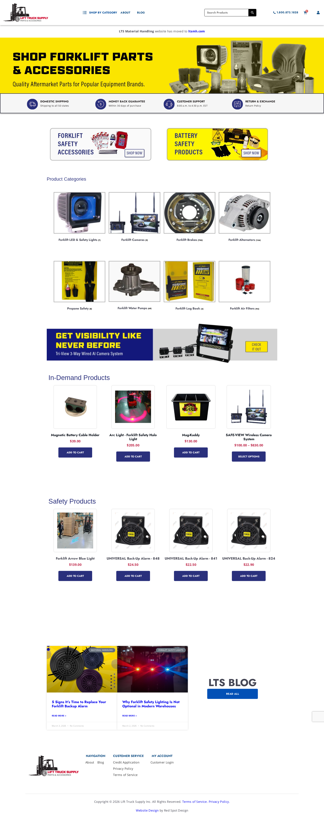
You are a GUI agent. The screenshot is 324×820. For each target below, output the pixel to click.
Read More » (59, 715)
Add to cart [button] (75, 452)
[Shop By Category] (85, 13)
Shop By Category (103, 13)
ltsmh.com (196, 31)
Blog (141, 12)
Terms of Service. (195, 802)
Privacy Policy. (219, 802)
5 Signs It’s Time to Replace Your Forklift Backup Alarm (79, 704)
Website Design (147, 810)
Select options (248, 456)
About (125, 12)
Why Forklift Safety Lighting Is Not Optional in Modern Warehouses (151, 704)
